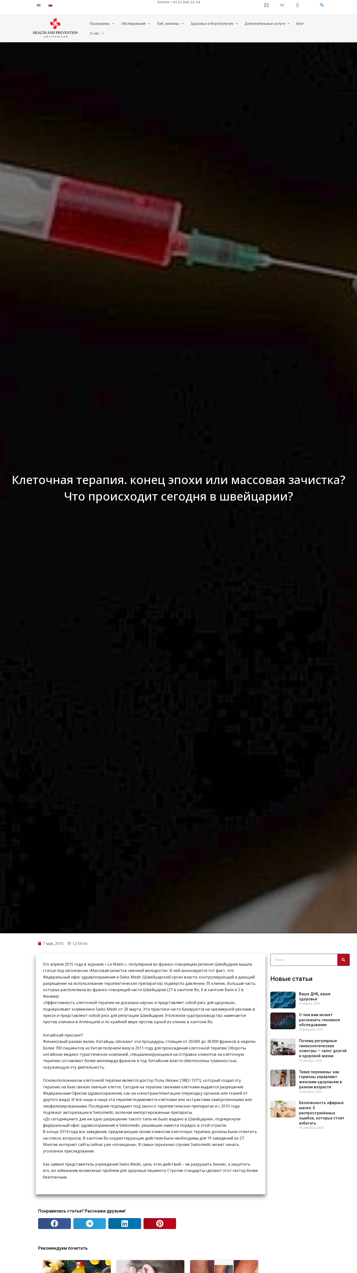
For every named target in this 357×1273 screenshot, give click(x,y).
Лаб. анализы (168, 23)
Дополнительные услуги (265, 23)
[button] (54, 1223)
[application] (112, 23)
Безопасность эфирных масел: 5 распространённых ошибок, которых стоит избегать (322, 1112)
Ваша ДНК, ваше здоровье (315, 996)
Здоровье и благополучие (211, 23)
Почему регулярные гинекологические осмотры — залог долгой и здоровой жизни (323, 1048)
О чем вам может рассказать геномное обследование (319, 1020)
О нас (94, 33)
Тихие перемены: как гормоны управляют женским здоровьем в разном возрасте (320, 1079)
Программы (100, 23)
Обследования (133, 23)
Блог (300, 23)
